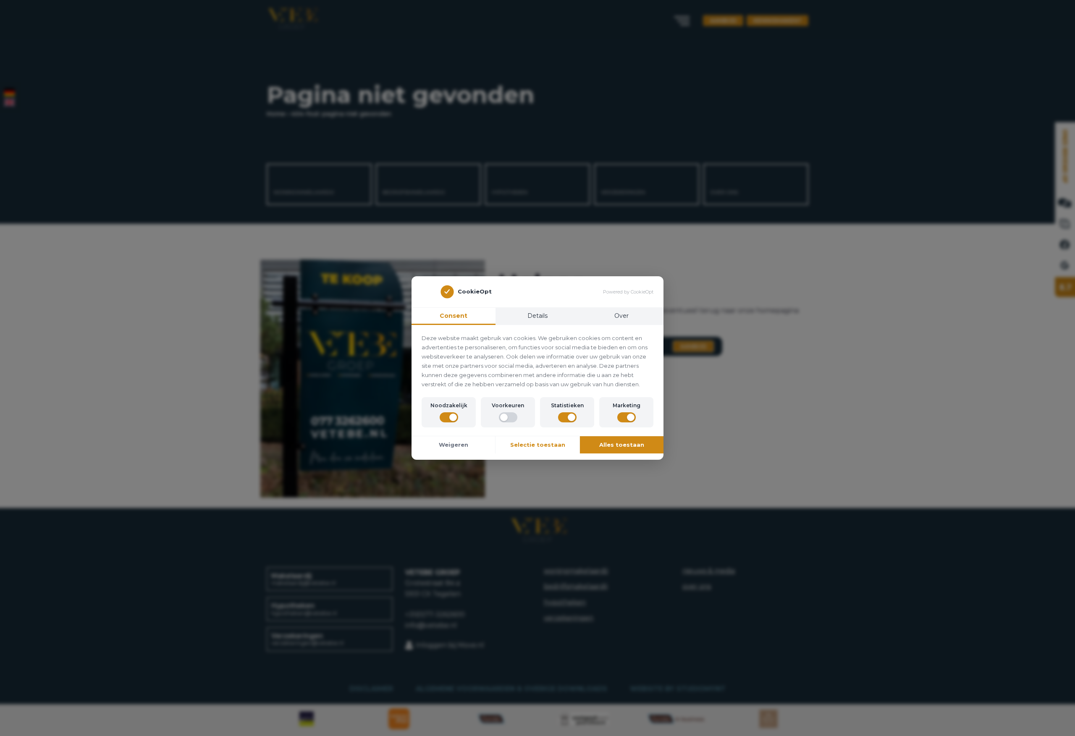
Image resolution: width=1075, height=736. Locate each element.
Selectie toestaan (537, 444)
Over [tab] (621, 316)
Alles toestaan (621, 444)
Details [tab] (537, 316)
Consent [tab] (453, 316)
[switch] (449, 417)
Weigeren (453, 444)
